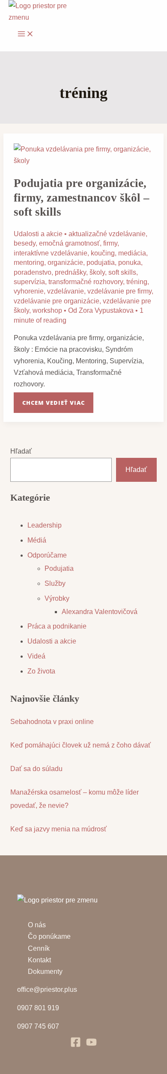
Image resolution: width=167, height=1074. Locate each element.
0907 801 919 (38, 1008)
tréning (136, 281)
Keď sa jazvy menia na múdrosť (58, 829)
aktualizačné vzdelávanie (107, 233)
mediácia (132, 253)
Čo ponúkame (49, 936)
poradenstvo (32, 272)
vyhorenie (29, 291)
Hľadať (21, 451)
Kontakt (39, 960)
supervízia (29, 281)
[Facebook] (75, 1045)
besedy (25, 243)
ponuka (129, 262)
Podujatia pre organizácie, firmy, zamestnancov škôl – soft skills (81, 197)
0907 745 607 (38, 1026)
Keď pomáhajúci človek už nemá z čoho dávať (80, 745)
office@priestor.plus (47, 989)
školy (97, 272)
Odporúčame (47, 555)
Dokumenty (45, 971)
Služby (55, 583)
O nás (37, 925)
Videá (36, 656)
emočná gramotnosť (69, 243)
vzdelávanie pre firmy (119, 291)
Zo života (41, 671)
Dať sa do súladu (36, 768)
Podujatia (59, 568)
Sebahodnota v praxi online (52, 721)
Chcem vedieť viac (53, 399)
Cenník (39, 948)
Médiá (36, 540)
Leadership (44, 525)
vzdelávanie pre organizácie (56, 301)
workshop (47, 310)
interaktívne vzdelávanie (50, 253)
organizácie (65, 262)
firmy (110, 243)
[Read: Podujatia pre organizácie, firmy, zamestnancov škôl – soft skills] (84, 160)
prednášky (70, 272)
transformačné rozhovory (85, 281)
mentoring (29, 262)
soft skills (122, 272)
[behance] (91, 1045)
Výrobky (57, 598)
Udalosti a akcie (38, 233)
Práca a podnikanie (56, 626)
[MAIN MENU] (26, 34)
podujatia (100, 262)
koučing (103, 253)
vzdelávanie (65, 291)
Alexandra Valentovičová (99, 611)
